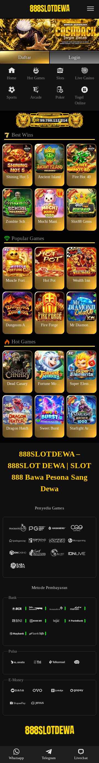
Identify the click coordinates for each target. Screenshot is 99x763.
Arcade (36, 97)
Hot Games (36, 78)
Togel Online (80, 100)
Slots (60, 78)
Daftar (24, 57)
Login (74, 57)
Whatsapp (16, 758)
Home (11, 78)
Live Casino (84, 78)
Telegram (49, 758)
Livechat (81, 758)
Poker (60, 97)
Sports (12, 97)
